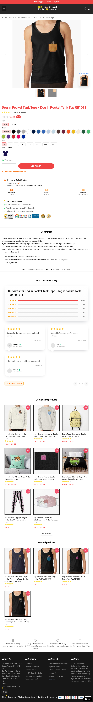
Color (4, 128)
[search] (85, 8)
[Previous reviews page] (75, 384)
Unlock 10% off (5, 692)
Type (3, 121)
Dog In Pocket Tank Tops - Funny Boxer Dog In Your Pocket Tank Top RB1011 (17, 622)
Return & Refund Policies (57, 670)
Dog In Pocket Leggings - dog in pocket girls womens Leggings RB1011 (16, 520)
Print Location (7, 148)
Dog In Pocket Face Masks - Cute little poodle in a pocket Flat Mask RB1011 (45, 520)
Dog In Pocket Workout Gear (20, 18)
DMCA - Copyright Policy (34, 673)
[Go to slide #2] (52, 93)
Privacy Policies (31, 670)
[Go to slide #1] (40, 93)
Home (4, 18)
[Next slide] (87, 53)
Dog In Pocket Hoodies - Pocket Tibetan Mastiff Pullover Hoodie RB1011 (16, 436)
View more (46, 533)
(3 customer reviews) (19, 112)
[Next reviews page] (86, 384)
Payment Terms (54, 667)
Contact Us (52, 673)
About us (29, 663)
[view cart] (89, 8)
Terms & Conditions (32, 667)
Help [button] (89, 699)
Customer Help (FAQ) (56, 676)
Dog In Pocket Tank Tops (44, 18)
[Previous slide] (5, 53)
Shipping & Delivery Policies (58, 663)
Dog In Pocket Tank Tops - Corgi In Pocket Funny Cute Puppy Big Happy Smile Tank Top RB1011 (17, 579)
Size (3, 140)
